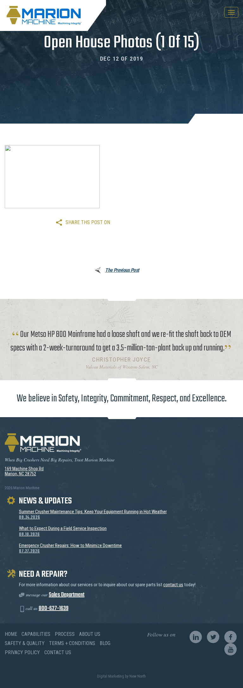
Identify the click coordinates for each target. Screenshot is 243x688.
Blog (105, 643)
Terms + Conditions (72, 643)
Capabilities (36, 634)
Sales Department (66, 595)
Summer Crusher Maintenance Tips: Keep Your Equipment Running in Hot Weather (93, 515)
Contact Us (57, 652)
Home (11, 634)
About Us (89, 634)
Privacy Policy (22, 652)
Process (65, 634)
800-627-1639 (53, 608)
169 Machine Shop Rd (24, 468)
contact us (173, 585)
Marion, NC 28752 (20, 473)
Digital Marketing (110, 676)
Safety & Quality (25, 643)
